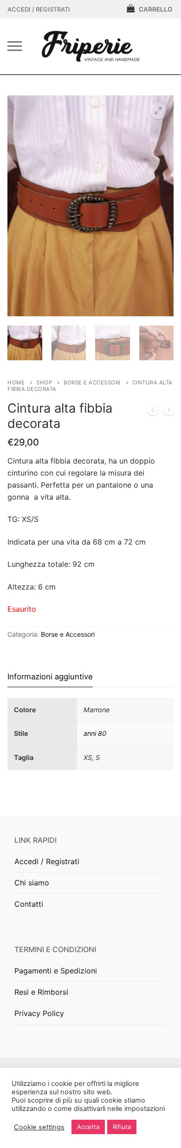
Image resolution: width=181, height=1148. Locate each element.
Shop (44, 382)
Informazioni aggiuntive (50, 676)
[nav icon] (14, 46)
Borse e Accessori (92, 382)
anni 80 (95, 733)
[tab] (50, 676)
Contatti (28, 904)
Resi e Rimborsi (41, 992)
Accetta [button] (88, 1126)
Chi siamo (31, 882)
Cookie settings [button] (39, 1127)
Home (16, 382)
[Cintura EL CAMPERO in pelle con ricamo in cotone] (152, 411)
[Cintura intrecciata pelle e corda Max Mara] (169, 411)
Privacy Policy (39, 1013)
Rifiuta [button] (122, 1126)
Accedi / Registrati (38, 9)
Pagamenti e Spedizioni (55, 970)
